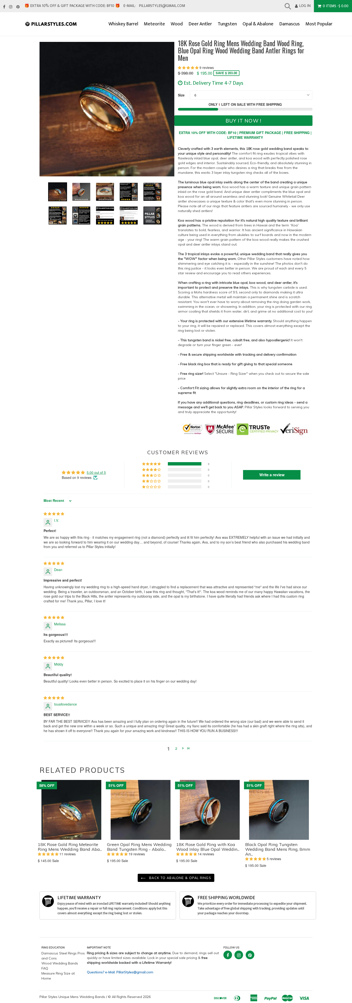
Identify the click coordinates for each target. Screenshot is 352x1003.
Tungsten (227, 24)
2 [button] (176, 748)
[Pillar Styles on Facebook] (4, 7)
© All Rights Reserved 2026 (129, 997)
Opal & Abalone (258, 24)
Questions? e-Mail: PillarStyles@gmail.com (120, 972)
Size (181, 95)
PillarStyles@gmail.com (162, 6)
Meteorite (154, 24)
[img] (54, 513)
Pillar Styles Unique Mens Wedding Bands (72, 997)
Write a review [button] (271, 474)
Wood (177, 24)
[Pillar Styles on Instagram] (10, 7)
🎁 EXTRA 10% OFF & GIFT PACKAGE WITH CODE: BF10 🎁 (72, 6)
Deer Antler (200, 24)
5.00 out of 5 (96, 472)
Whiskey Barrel (123, 24)
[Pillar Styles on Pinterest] (18, 7)
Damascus (289, 24)
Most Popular (319, 24)
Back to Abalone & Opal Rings (179, 878)
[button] (188, 67)
